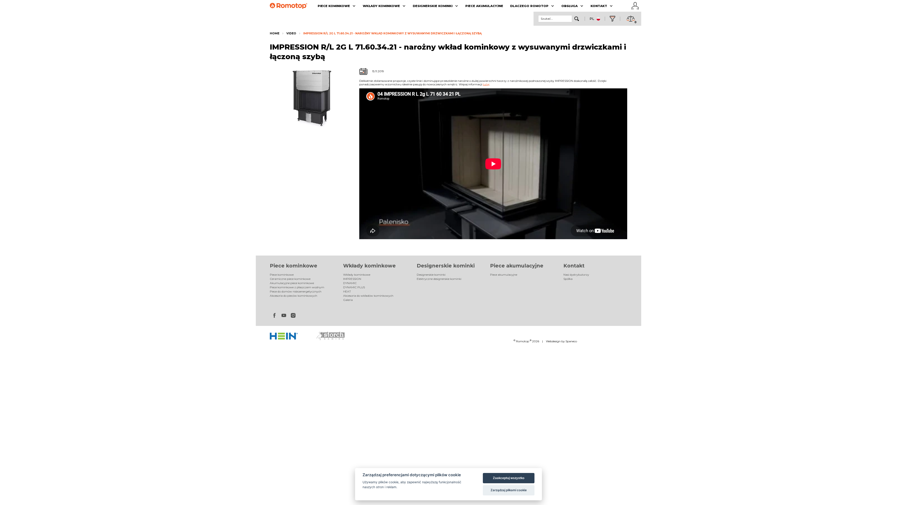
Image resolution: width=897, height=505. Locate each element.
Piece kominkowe (293, 266)
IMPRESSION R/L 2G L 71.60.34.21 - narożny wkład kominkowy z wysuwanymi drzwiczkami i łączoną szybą (392, 33)
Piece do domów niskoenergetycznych (295, 291)
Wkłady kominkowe (369, 266)
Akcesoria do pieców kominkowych (293, 295)
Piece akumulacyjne (516, 266)
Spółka (568, 279)
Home (274, 33)
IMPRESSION (352, 279)
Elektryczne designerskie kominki (439, 279)
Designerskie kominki (446, 266)
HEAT (347, 291)
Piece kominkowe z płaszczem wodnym (297, 287)
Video (291, 33)
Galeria (348, 300)
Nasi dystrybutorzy (576, 274)
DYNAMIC (350, 283)
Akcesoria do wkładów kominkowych (368, 295)
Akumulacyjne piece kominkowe (292, 283)
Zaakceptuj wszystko (508, 478)
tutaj (486, 84)
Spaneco (571, 341)
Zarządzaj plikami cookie (509, 490)
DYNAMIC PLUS (354, 287)
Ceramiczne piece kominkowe (290, 279)
